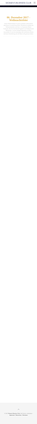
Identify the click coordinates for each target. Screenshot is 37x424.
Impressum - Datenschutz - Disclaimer (18, 415)
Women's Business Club (14, 413)
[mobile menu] (34, 2)
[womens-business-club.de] (18, 2)
